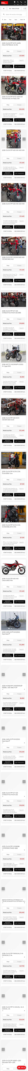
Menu (25, 4)
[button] (14, 3)
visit (14, 4)
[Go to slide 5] (18, 39)
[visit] (14, 2)
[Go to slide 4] (16, 39)
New (10, 19)
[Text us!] (21, 1068)
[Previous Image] (3, 31)
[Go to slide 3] (14, 39)
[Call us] (21, 2)
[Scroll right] (25, 8)
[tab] (8, 51)
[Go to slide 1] (9, 39)
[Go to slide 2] (11, 39)
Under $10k (22, 19)
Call (21, 4)
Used (15, 19)
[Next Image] (24, 31)
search (18, 4)
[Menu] (25, 2)
